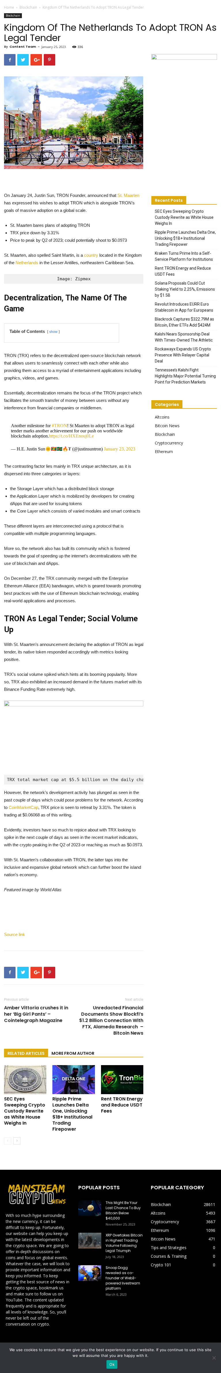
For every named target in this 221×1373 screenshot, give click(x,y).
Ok (112, 1364)
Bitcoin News (167, 425)
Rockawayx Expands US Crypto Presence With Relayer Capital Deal (183, 355)
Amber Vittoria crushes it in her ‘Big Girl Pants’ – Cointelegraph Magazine (36, 1014)
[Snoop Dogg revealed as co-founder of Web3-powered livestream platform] (89, 1273)
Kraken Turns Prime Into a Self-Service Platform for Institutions (184, 256)
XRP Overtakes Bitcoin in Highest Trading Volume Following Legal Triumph (124, 1243)
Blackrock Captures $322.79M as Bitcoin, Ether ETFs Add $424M (184, 322)
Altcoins (162, 417)
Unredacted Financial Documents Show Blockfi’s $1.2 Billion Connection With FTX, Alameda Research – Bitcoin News (111, 1020)
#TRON (59, 425)
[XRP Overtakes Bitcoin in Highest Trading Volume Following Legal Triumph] (89, 1241)
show (53, 332)
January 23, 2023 (119, 448)
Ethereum (164, 451)
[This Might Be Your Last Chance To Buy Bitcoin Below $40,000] (89, 1208)
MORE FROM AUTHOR (73, 1053)
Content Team (22, 46)
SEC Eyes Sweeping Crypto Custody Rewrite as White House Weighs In (24, 1111)
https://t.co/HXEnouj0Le (71, 436)
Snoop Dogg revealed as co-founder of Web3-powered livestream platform (123, 1278)
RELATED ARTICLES (26, 1053)
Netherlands (27, 262)
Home (9, 7)
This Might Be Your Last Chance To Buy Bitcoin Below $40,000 (123, 1210)
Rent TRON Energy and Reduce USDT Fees (122, 1105)
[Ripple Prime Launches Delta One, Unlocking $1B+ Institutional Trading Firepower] (73, 1079)
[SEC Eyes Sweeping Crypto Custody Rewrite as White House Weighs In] (25, 1079)
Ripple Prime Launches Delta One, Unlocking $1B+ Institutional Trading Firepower (72, 1114)
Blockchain (28, 7)
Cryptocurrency (169, 443)
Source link (14, 934)
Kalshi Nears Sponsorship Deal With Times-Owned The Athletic (184, 337)
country (91, 255)
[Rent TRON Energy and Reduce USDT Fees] (122, 1079)
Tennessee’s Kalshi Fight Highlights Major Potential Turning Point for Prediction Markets (185, 376)
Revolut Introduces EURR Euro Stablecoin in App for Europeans (184, 307)
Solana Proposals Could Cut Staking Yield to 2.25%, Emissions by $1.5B (185, 289)
